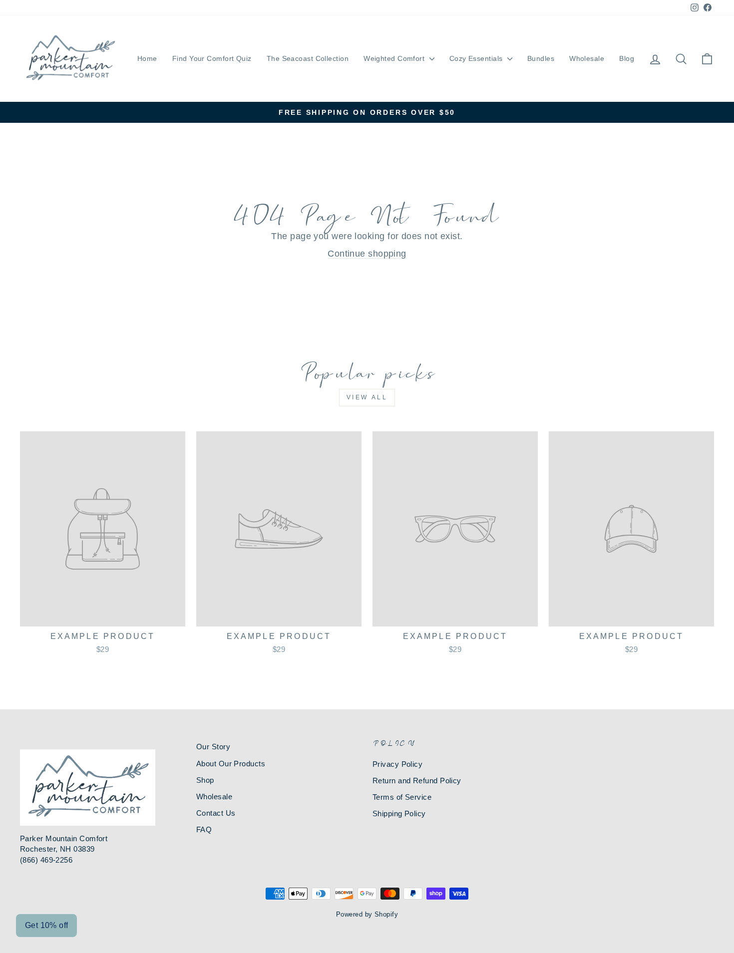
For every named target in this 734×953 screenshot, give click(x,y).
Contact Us (216, 813)
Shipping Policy (399, 813)
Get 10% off (46, 925)
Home (147, 58)
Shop (205, 780)
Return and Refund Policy (416, 780)
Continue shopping (367, 254)
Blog (626, 58)
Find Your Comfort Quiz (212, 58)
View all (367, 397)
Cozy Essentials (477, 58)
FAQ (204, 829)
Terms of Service (401, 797)
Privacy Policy (397, 764)
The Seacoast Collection (308, 58)
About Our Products (230, 763)
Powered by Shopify (367, 914)
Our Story (213, 746)
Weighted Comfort (395, 58)
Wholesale (586, 58)
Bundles (540, 58)
